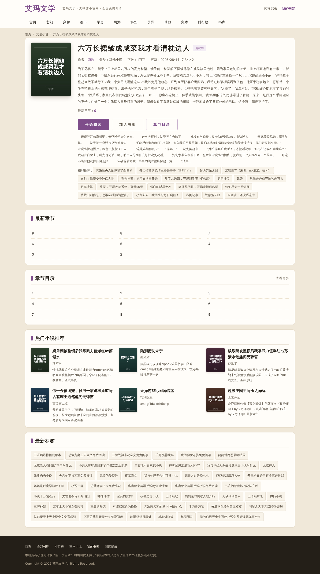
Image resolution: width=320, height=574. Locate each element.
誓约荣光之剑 (209, 170)
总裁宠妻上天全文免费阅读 (86, 455)
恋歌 (91, 60)
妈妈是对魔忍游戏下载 (49, 486)
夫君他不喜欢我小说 (148, 465)
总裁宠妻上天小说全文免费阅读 (55, 517)
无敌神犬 (269, 465)
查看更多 (282, 278)
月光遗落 (87, 187)
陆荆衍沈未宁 (151, 351)
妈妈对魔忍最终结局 (232, 455)
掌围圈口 (187, 517)
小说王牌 (77, 486)
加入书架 (127, 124)
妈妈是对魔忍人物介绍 (200, 496)
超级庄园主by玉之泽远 (247, 391)
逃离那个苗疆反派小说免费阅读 (196, 486)
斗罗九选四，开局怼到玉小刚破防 (187, 178)
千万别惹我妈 (164, 455)
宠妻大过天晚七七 (197, 475)
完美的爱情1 (125, 496)
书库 (221, 22)
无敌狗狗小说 (43, 475)
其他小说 (42, 34)
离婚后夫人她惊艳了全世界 (114, 170)
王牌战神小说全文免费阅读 (130, 455)
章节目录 (161, 124)
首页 (32, 22)
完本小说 (75, 546)
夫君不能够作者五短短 (226, 506)
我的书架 (288, 8)
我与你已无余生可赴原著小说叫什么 (231, 465)
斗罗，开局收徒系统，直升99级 (121, 187)
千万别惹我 (196, 506)
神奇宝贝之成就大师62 (184, 465)
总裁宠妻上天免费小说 (105, 486)
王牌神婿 (40, 506)
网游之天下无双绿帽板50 (266, 506)
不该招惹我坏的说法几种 (241, 486)
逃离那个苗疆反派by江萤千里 (148, 486)
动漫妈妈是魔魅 (140, 517)
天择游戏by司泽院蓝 (157, 391)
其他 (167, 22)
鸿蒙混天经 (212, 195)
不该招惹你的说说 (125, 506)
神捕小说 (276, 496)
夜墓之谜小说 (149, 496)
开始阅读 (93, 124)
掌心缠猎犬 (166, 517)
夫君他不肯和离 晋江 (76, 496)
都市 (83, 22)
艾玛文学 (40, 8)
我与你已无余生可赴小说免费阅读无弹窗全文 (230, 517)
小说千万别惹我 (44, 496)
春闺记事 (192, 195)
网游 (117, 22)
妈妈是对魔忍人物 (228, 475)
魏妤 (240, 178)
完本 (184, 22)
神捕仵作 (103, 496)
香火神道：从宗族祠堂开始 (139, 178)
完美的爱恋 (98, 506)
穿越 (66, 22)
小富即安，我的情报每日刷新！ (157, 195)
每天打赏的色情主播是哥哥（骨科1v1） (166, 170)
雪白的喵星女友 (160, 187)
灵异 (150, 22)
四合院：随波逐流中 (241, 195)
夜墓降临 (131, 475)
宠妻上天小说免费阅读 (68, 506)
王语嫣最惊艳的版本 (47, 455)
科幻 (134, 22)
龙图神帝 (223, 178)
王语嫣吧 (172, 496)
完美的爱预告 (109, 475)
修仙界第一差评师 (237, 187)
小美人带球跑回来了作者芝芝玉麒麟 (103, 465)
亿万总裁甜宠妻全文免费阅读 (103, 517)
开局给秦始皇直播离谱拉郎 (265, 475)
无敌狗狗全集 (231, 496)
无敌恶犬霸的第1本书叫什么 (53, 465)
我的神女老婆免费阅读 (196, 455)
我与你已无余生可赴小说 (161, 475)
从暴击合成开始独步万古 (266, 178)
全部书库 (43, 546)
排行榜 (203, 22)
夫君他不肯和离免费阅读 (76, 475)
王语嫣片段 (255, 496)
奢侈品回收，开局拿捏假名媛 (198, 187)
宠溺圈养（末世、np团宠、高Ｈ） (248, 170)
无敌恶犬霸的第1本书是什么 (163, 506)
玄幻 (49, 22)
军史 (100, 22)
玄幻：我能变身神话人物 (97, 178)
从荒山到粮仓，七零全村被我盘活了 (105, 195)
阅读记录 (270, 8)
